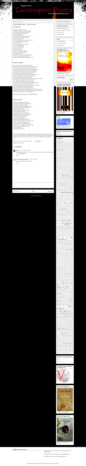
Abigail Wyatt (59, 143)
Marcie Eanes (67, 271)
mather (18, 150)
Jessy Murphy (68, 233)
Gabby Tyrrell (69, 206)
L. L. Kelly (62, 263)
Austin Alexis (66, 155)
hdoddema (47, 463)
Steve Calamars (69, 330)
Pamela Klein (67, 296)
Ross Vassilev (68, 316)
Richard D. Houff (60, 304)
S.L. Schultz (69, 317)
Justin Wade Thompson (61, 254)
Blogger (57, 463)
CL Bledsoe (59, 168)
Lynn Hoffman (69, 269)
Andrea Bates (63, 148)
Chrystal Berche (59, 181)
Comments (61, 361)
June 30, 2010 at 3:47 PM (32, 159)
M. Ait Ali (58, 270)
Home (33, 191)
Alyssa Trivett (70, 146)
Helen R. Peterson (66, 218)
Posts (60, 359)
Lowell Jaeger (64, 269)
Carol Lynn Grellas (62, 171)
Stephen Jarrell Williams (62, 329)
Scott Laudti (62, 321)
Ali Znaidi (70, 144)
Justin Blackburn (64, 253)
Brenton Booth (67, 163)
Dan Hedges (59, 186)
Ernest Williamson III (60, 201)
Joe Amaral (59, 236)
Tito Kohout (59, 344)
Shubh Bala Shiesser (69, 323)
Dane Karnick (64, 186)
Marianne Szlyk (67, 273)
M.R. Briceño (64, 270)
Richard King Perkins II (61, 305)
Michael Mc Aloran (61, 287)
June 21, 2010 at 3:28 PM (25, 150)
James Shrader (59, 229)
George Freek (60, 210)
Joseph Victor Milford (63, 251)
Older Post (50, 191)
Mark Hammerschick (66, 274)
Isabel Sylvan (67, 221)
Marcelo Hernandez (60, 271)
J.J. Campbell (64, 224)
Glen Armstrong (60, 212)
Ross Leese (62, 316)
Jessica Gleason (63, 232)
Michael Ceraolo (69, 284)
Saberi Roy (71, 318)
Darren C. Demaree (60, 187)
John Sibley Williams (61, 242)
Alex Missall (65, 144)
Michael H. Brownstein (61, 285)
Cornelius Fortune (62, 184)
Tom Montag (69, 344)
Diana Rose (67, 191)
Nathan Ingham (59, 292)
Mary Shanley (62, 279)
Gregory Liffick (61, 214)
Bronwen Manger (67, 165)
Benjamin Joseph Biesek (65, 160)
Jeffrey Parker (67, 231)
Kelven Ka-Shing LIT (64, 256)
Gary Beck (62, 209)
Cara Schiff (63, 169)
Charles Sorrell (59, 177)
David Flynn (67, 187)
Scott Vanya (67, 321)
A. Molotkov (59, 140)
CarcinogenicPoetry (20, 159)
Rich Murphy (69, 303)
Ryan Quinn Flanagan (61, 317)
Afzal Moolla (64, 143)
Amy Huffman (67, 147)
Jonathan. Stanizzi (64, 247)
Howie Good (59, 220)
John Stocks (68, 242)
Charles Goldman (66, 176)
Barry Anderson (67, 157)
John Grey (60, 237)
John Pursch (70, 241)
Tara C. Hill (69, 337)
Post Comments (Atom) (36, 195)
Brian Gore (68, 164)
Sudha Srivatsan (64, 334)
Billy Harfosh (67, 161)
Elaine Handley (67, 199)
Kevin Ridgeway (66, 260)
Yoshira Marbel (60, 351)
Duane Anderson (63, 198)
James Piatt (69, 228)
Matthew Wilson (65, 280)
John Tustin (67, 243)
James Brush (70, 226)
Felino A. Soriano (68, 203)
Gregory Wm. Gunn (69, 214)
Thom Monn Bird (20, 143)
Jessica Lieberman (70, 232)
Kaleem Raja (68, 254)
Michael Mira (70, 287)
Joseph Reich (63, 249)
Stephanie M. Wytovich (66, 327)
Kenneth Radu (69, 257)
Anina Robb (65, 151)
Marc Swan (70, 270)
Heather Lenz (65, 217)
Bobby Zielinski (60, 163)
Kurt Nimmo (68, 262)
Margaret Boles (65, 272)
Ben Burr (62, 158)
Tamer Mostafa (63, 337)
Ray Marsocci (66, 302)
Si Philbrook (60, 325)
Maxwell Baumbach (64, 281)
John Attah (70, 236)
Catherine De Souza (64, 173)
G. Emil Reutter (63, 206)
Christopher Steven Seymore (66, 180)
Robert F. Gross (63, 309)
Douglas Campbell (64, 195)
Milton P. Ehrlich (69, 290)
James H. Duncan (61, 228)
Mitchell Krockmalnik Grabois (62, 291)
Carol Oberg (69, 171)
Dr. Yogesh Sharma (60, 197)
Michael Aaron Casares (65, 30)
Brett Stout (63, 164)
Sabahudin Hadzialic (64, 318)
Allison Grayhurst (60, 145)
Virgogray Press (65, 28)
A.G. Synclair (66, 140)
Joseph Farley (59, 248)
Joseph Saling (69, 249)
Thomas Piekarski (65, 342)
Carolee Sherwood (60, 172)
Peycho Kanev (70, 300)
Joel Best (64, 236)
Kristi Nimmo (63, 261)
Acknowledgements (61, 41)
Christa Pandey (64, 179)
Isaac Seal (62, 221)
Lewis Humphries (70, 265)
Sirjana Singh (66, 325)
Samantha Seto (66, 319)
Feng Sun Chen (61, 204)
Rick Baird (66, 308)
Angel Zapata (59, 151)
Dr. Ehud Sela (60, 196)
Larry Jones (66, 264)
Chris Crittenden (65, 178)
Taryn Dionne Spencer (60, 338)
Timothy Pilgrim (67, 343)
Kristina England (69, 261)
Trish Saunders (68, 345)
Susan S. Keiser (59, 336)
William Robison (60, 350)
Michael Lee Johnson (63, 286)
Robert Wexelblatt (65, 312)
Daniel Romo (70, 186)
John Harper (69, 239)
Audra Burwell (59, 155)
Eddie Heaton (69, 198)
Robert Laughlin (63, 311)
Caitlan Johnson (65, 168)
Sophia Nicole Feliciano (65, 326)
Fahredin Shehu (60, 203)
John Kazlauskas (67, 240)
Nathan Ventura (66, 292)
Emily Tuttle (63, 200)
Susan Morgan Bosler (66, 335)
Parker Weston (67, 297)
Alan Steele (60, 144)
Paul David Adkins (63, 298)
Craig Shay (63, 185)
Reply (17, 155)
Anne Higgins (70, 153)
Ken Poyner (64, 257)
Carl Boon (68, 169)
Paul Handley (70, 298)
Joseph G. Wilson (66, 248)
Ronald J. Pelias (60, 314)
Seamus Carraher (65, 322)
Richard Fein (68, 304)
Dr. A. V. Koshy (70, 195)
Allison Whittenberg (67, 145)
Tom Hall (64, 344)
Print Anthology (60, 45)
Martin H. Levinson (64, 277)
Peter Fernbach (66, 299)
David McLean (64, 188)
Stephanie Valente (69, 328)
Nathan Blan (70, 291)
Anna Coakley (63, 152)
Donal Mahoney (65, 192)
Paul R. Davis (60, 299)
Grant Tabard (65, 213)
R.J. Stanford (60, 302)
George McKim (66, 210)
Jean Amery (62, 231)
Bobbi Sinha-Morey (68, 162)
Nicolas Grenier (64, 293)
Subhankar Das (64, 333)
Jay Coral (68, 230)
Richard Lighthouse (69, 305)
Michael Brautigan (62, 284)
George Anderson (70, 209)
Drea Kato (67, 197)
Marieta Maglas (59, 274)
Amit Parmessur (60, 147)
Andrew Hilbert (61, 149)
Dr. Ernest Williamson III (68, 196)
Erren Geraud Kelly (68, 201)
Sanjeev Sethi (66, 320)
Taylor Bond (67, 338)
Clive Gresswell (70, 181)
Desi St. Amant (60, 191)
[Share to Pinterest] (40, 141)
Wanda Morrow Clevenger (66, 349)
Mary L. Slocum (64, 278)
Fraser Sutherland (67, 205)
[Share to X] (37, 141)
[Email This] (35, 141)
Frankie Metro (59, 205)
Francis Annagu (69, 204)
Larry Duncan (59, 264)
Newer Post (16, 191)
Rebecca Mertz (63, 303)
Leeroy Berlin (64, 265)
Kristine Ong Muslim (60, 262)
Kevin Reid (60, 260)
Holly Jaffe (70, 219)
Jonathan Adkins (65, 245)
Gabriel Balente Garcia (61, 207)
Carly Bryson (70, 170)
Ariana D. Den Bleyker (61, 154)
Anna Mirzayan (59, 153)
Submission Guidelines (61, 43)
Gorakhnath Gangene (68, 212)
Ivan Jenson (65, 223)
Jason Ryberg (63, 230)
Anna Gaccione (69, 152)
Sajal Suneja (60, 319)
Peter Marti (64, 300)
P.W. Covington (60, 296)
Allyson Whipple (64, 146)
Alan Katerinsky (70, 143)
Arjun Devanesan (69, 154)
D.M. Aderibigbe (69, 185)
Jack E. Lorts (65, 225)
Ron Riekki (70, 313)
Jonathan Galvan (65, 246)
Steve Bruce (62, 330)
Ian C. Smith (67, 220)
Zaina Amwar (67, 352)
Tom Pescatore (60, 345)
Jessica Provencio (61, 233)
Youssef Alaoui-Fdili (68, 351)
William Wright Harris (68, 350)
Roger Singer (63, 313)
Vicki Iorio (65, 348)
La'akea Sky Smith (69, 263)
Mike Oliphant (62, 290)
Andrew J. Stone (69, 149)
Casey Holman (66, 172)
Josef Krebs (70, 247)
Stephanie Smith (60, 328)
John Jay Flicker (60, 240)
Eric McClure (69, 200)
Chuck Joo (65, 181)
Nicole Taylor (70, 293)
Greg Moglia (71, 213)
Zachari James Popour (60, 352)
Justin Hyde (70, 253)
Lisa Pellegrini (62, 268)
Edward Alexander (60, 199)
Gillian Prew (69, 211)
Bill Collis (62, 161)
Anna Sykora (65, 153)
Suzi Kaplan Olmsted (67, 336)
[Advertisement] (33, 185)
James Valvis (65, 229)
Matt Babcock (68, 279)
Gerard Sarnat (62, 211)
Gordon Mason (59, 213)
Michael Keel (69, 285)
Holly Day (64, 219)
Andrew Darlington (69, 148)
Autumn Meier (64, 156)
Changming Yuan (64, 174)
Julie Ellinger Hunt (66, 252)
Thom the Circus (65, 341)
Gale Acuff (68, 207)
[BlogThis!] (36, 141)
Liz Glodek (67, 268)
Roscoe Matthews (67, 314)
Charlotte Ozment (66, 177)
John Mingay (64, 241)
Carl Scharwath (63, 170)
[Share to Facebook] (39, 141)
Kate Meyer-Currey (64, 255)
